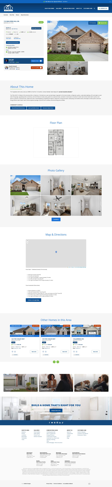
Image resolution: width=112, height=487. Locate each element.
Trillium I (8, 38)
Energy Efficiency (50, 435)
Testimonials (70, 433)
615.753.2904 (68, 465)
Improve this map (83, 267)
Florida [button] (23, 433)
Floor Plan (12, 14)
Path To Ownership (51, 433)
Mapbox (73, 267)
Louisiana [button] (24, 435)
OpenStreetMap (77, 267)
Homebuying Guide (51, 432)
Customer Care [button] (87, 8)
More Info (34, 351)
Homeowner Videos (81, 435)
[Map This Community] (12, 352)
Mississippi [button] (24, 436)
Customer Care (81, 430)
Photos (17, 14)
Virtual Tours (37, 435)
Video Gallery (37, 433)
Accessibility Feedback (68, 483)
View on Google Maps (34, 300)
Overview (6, 14)
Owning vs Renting (51, 439)
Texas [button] (23, 439)
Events (68, 436)
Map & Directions (25, 14)
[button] (110, 1)
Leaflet (69, 267)
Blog (68, 438)
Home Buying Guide (52, 430)
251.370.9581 (75, 457)
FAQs (48, 441)
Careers (68, 435)
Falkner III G (47, 348)
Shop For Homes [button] (49, 8)
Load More (56, 219)
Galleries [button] (59, 8)
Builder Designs (27, 483)
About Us (69, 430)
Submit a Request (81, 432)
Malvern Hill (17, 38)
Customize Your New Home (53, 438)
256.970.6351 (43, 457)
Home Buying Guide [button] (69, 8)
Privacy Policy (49, 483)
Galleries (36, 430)
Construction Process (51, 436)
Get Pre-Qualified (35, 67)
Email (18, 62)
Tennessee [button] (24, 438)
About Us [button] (79, 8)
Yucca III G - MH (17, 348)
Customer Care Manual (82, 433)
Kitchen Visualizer (38, 436)
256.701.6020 (12, 62)
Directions (93, 22)
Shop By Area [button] (25, 430)
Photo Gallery (37, 432)
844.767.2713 (30, 457)
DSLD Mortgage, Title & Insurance (54, 442)
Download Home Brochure (13, 42)
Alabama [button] (23, 432)
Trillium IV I (77, 348)
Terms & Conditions (57, 483)
